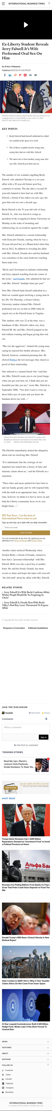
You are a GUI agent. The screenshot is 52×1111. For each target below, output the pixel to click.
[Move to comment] (35, 75)
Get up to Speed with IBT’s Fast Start (34, 784)
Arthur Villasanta (12, 66)
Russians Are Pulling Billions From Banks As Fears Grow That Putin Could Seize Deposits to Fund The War (26, 887)
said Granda (19, 278)
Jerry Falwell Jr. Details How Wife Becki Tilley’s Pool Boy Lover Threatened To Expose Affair (25, 605)
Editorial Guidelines (38, 628)
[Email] (30, 75)
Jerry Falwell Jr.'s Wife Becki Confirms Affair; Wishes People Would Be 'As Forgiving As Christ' (26, 595)
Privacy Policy (36, 541)
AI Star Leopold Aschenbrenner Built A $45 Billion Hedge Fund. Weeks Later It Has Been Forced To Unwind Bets (25, 1027)
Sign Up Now (10, 788)
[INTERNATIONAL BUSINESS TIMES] (27, 4)
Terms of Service (20, 541)
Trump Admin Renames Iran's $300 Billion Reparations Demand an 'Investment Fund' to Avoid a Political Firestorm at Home (26, 841)
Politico (13, 359)
